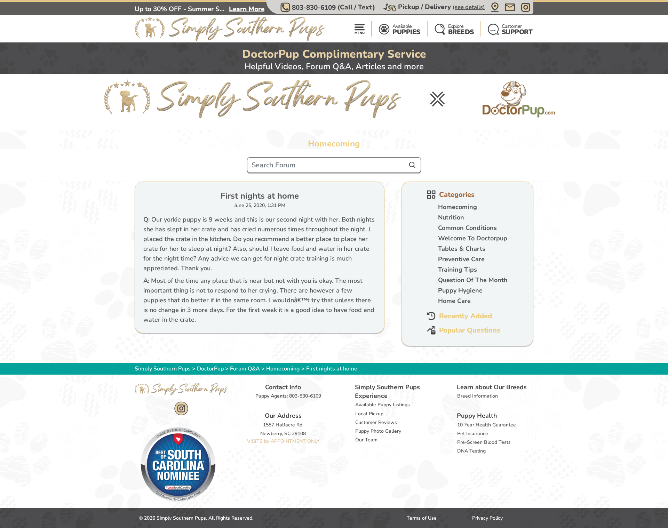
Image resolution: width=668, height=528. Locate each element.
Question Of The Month (473, 280)
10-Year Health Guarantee (486, 425)
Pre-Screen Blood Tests (484, 442)
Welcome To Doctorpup (472, 238)
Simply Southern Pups (163, 369)
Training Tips (457, 269)
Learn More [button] (246, 9)
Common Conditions (467, 228)
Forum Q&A (245, 369)
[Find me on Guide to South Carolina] (178, 464)
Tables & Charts (461, 249)
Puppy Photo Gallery (378, 431)
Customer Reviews (376, 422)
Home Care (454, 301)
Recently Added (465, 316)
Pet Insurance (472, 433)
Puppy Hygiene (460, 290)
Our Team (366, 440)
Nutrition (451, 217)
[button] (328, 7)
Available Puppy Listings (382, 404)
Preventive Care (461, 259)
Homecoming (457, 207)
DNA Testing (471, 451)
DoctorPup (210, 369)
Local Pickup (369, 413)
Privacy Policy (487, 518)
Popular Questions (469, 330)
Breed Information (477, 396)
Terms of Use (422, 518)
